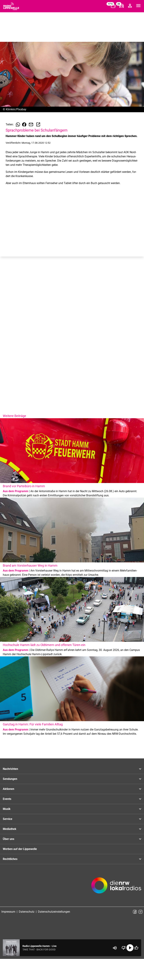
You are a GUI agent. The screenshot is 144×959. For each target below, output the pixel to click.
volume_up (114, 947)
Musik (7, 809)
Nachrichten (10, 769)
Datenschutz (26, 911)
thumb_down (124, 948)
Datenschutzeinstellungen (54, 911)
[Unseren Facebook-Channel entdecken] (135, 912)
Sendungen (10, 779)
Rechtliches (10, 859)
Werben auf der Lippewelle (20, 849)
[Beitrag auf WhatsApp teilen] (18, 124)
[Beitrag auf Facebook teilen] (24, 124)
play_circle (130, 948)
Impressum (8, 911)
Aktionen (8, 789)
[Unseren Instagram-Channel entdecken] (140, 912)
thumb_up (136, 948)
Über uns (8, 839)
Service (7, 819)
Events (7, 799)
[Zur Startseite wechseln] (11, 6)
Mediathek (9, 829)
